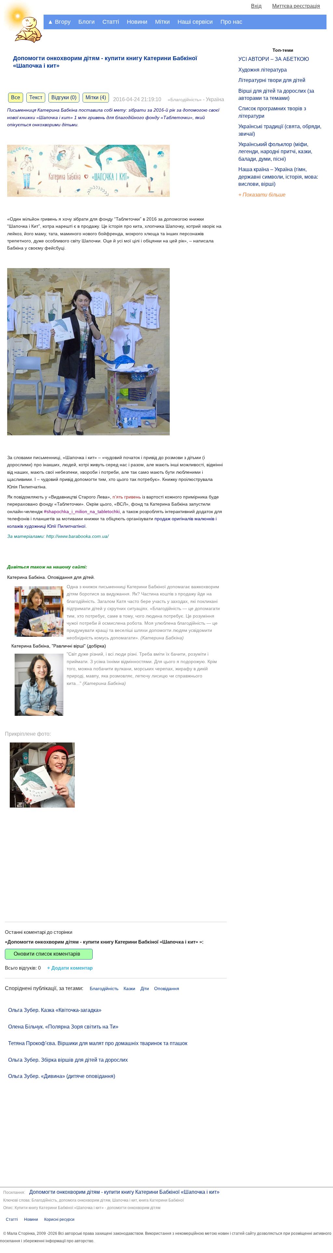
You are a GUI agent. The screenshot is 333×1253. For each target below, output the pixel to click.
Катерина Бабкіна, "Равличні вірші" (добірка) (58, 645)
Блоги (86, 22)
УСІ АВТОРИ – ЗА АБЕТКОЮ (273, 59)
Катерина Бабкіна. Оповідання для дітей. (51, 577)
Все (15, 97)
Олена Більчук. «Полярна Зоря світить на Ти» (63, 1026)
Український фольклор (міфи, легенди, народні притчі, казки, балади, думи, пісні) (275, 152)
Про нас (231, 22)
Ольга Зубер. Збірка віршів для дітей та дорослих (68, 1060)
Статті (110, 22)
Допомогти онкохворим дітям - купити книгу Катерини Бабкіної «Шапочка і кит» (124, 1192)
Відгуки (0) (63, 97)
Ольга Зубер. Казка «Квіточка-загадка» (54, 1010)
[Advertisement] (116, 860)
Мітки (162, 22)
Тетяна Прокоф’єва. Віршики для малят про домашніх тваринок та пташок (97, 1043)
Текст (35, 97)
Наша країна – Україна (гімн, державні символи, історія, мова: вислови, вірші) (278, 177)
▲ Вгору (59, 22)
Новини (137, 22)
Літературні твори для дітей (271, 80)
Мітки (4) (96, 97)
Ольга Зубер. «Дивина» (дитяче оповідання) (61, 1076)
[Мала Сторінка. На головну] (22, 42)
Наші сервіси (195, 22)
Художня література (262, 70)
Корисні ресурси (59, 1219)
